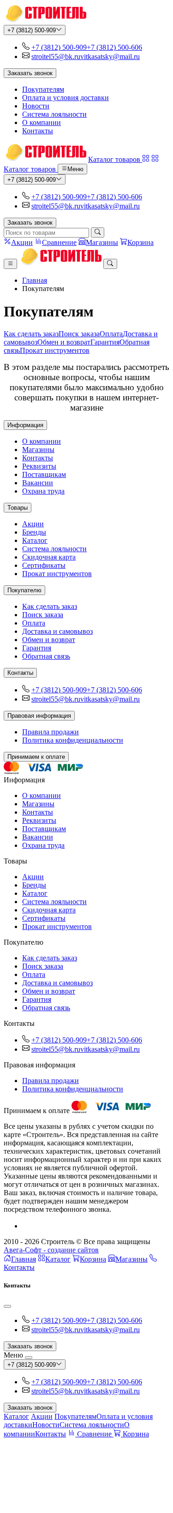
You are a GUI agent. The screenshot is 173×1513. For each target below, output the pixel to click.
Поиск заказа (79, 334)
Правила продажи (50, 732)
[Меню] (10, 264)
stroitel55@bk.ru (55, 56)
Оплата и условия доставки (65, 97)
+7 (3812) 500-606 (114, 47)
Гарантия (104, 342)
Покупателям (43, 89)
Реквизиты (39, 466)
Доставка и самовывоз (57, 631)
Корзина (93, 1259)
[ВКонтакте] (26, 1226)
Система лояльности (54, 114)
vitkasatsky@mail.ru (110, 56)
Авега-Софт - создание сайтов (51, 1250)
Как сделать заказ (31, 334)
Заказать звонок (30, 73)
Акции (33, 524)
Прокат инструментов (54, 350)
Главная (34, 280)
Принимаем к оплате (36, 756)
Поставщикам (44, 474)
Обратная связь (46, 656)
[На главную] (45, 20)
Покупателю (24, 590)
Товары (17, 507)
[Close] (7, 1306)
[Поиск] (97, 232)
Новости (35, 106)
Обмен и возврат (63, 342)
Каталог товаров (115, 159)
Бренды (34, 532)
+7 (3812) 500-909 (31, 30)
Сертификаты (44, 565)
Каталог (35, 540)
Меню (75, 169)
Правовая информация (39, 715)
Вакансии (37, 483)
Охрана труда (43, 491)
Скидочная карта (49, 557)
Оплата (111, 334)
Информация (25, 425)
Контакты (37, 131)
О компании (41, 122)
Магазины (38, 449)
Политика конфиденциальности (72, 740)
